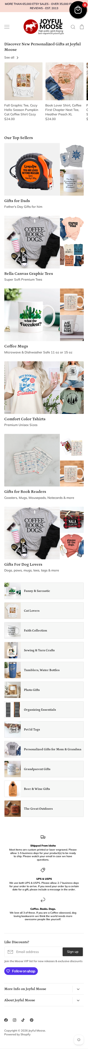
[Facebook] (6, 1020)
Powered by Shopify (17, 1034)
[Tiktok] (23, 1020)
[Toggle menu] (7, 26)
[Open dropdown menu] (78, 989)
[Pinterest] (31, 1020)
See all (9, 57)
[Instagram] (14, 1020)
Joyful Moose (36, 1030)
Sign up (72, 952)
